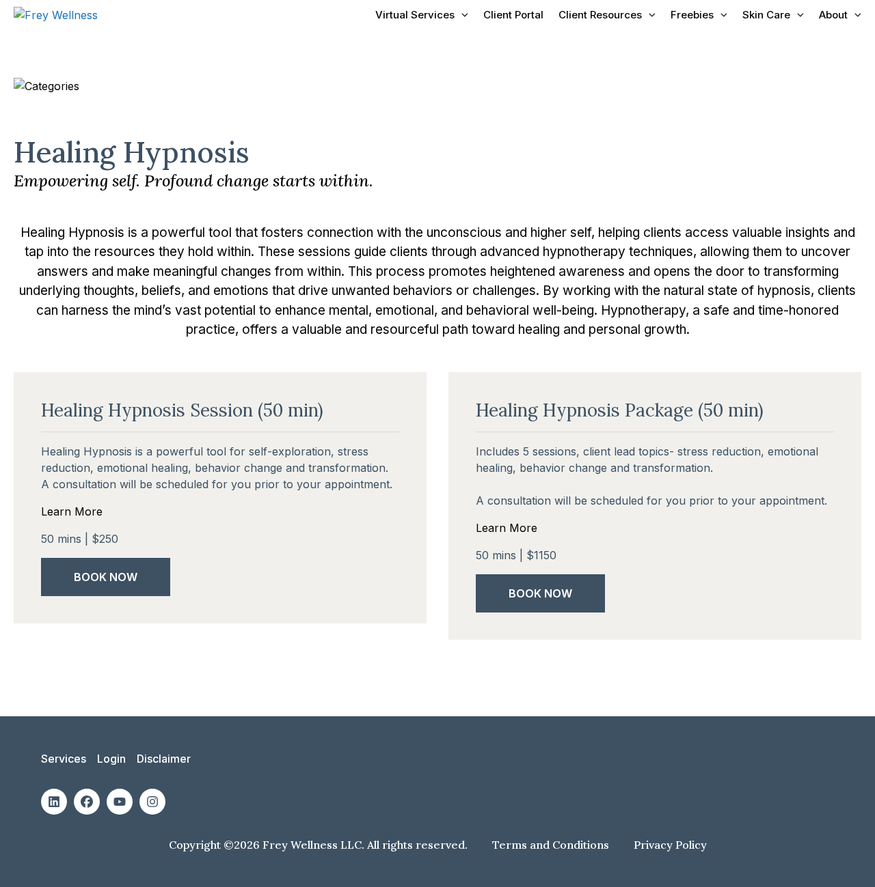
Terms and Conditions (552, 844)
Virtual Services (415, 14)
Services (63, 758)
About (833, 14)
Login (111, 758)
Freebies (692, 14)
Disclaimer (164, 758)
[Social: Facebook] (87, 802)
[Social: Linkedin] (54, 802)
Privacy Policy (670, 844)
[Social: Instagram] (152, 802)
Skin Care (766, 14)
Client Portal (513, 14)
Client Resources (600, 14)
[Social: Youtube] (120, 802)
